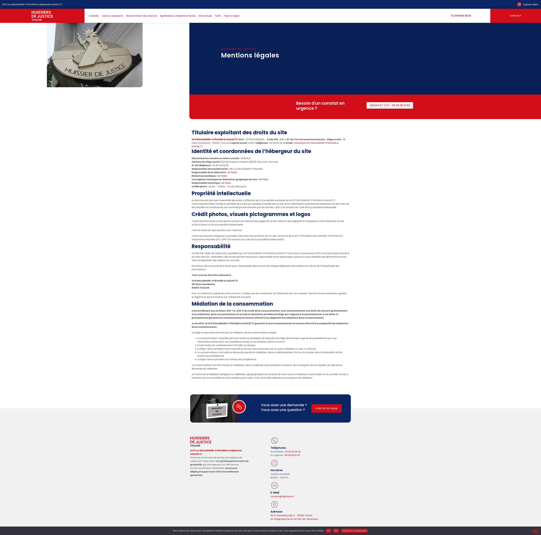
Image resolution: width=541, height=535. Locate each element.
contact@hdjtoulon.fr (282, 496)
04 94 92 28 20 (292, 451)
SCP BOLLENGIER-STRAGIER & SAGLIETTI (215, 139)
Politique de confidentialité (354, 531)
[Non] (535, 531)
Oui (328, 531)
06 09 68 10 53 (292, 455)
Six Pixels (232, 172)
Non (336, 531)
